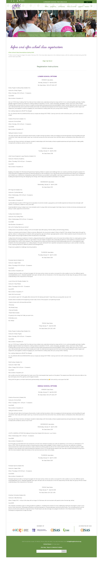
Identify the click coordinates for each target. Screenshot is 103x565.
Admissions (61, 7)
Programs (53, 7)
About (46, 7)
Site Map (43, 547)
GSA (88, 1)
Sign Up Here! (47, 61)
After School (79, 35)
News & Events (71, 7)
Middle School (45, 35)
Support (80, 7)
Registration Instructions (47, 66)
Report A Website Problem (54, 547)
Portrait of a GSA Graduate (62, 35)
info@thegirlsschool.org (74, 541)
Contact (87, 7)
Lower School (33, 35)
